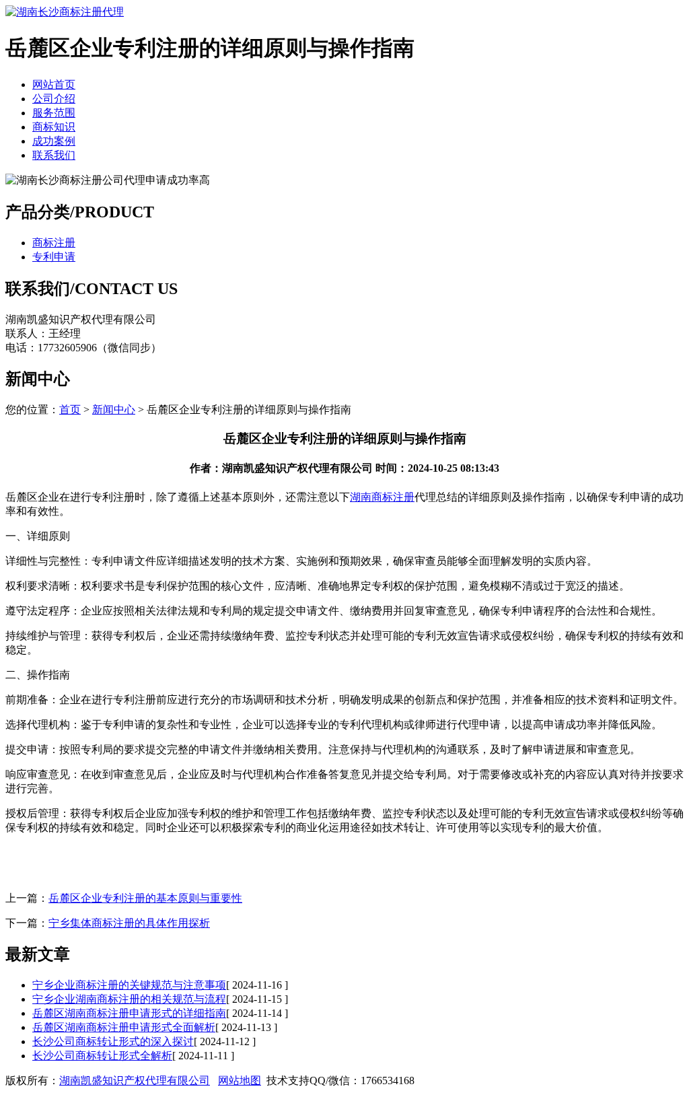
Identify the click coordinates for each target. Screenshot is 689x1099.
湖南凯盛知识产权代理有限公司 (134, 1080)
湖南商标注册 (382, 497)
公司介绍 (53, 98)
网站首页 (53, 84)
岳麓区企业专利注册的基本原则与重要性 (145, 898)
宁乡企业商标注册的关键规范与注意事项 (129, 985)
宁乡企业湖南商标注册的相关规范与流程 (129, 999)
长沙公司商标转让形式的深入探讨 (113, 1041)
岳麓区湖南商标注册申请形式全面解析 (123, 1027)
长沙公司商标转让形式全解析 (102, 1055)
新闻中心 (113, 409)
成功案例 (53, 141)
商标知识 (53, 127)
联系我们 (53, 155)
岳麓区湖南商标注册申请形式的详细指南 (129, 1013)
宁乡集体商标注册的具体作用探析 (129, 923)
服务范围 (53, 112)
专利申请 (53, 256)
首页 (70, 409)
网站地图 (239, 1080)
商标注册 (53, 242)
